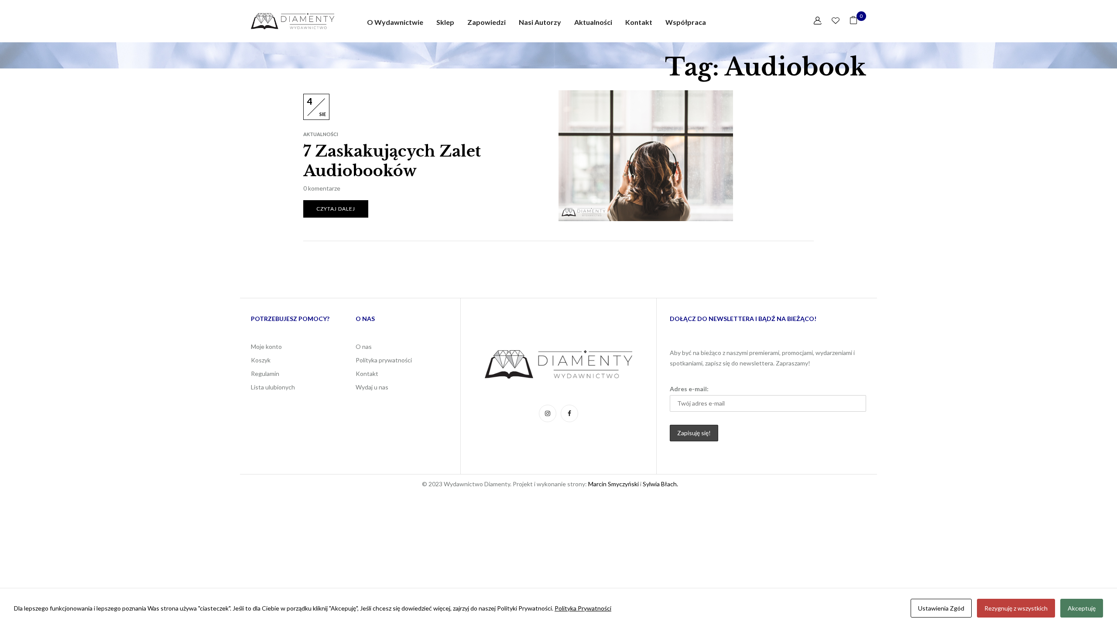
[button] (853, 21)
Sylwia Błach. (659, 484)
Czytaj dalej (335, 208)
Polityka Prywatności (583, 608)
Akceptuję (1082, 608)
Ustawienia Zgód (941, 608)
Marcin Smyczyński (613, 484)
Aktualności (320, 134)
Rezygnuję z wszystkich (1016, 608)
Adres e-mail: (689, 388)
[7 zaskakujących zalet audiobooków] (645, 95)
